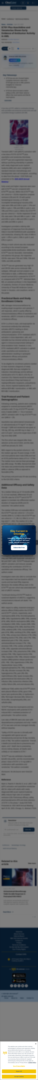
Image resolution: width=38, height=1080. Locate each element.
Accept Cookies (19, 1076)
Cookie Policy (32, 1062)
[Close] (36, 1044)
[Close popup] (33, 527)
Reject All (19, 1071)
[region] (19, 1060)
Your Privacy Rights (19, 1066)
